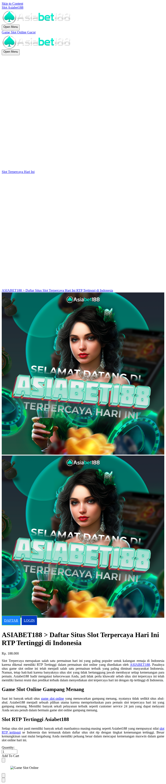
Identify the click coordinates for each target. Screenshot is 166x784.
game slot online (52, 698)
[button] (83, 756)
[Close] (3, 760)
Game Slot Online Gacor (19, 32)
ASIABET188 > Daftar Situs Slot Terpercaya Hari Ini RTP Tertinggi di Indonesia (57, 290)
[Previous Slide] (3, 775)
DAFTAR (11, 620)
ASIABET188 (140, 664)
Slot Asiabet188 (12, 7)
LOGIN (29, 620)
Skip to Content (12, 3)
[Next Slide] (3, 780)
